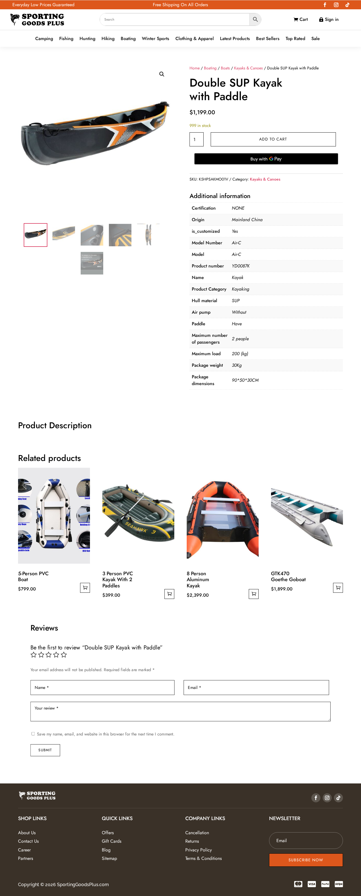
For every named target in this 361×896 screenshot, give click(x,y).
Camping (44, 39)
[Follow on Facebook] (324, 4)
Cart (304, 19)
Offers (108, 832)
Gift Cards (111, 841)
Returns (192, 841)
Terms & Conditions (203, 858)
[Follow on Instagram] (336, 4)
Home (195, 68)
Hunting (87, 39)
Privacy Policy (198, 850)
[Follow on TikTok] (347, 4)
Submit (45, 749)
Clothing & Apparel (194, 39)
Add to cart (273, 139)
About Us (27, 832)
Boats (225, 68)
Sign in (332, 19)
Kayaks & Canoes (248, 68)
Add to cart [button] (85, 588)
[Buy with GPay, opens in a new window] (266, 158)
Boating (128, 39)
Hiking (108, 39)
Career (24, 850)
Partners (25, 858)
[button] (162, 74)
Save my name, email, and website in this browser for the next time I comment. (106, 734)
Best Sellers (267, 39)
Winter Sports (155, 39)
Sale (315, 39)
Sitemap (109, 858)
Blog (106, 850)
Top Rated (295, 39)
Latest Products (235, 39)
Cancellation (197, 832)
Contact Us (28, 841)
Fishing (66, 39)
